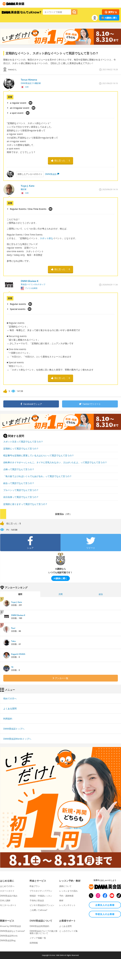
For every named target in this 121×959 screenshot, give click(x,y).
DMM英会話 (50, 174)
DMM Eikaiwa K (18, 615)
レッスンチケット (67, 905)
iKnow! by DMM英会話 (10, 926)
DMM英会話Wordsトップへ (17, 738)
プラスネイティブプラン (41, 890)
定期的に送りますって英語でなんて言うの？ (25, 504)
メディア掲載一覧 (38, 937)
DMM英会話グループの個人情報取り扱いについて (43, 932)
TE (12, 667)
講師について (65, 886)
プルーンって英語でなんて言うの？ (21, 490)
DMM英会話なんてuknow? (12, 931)
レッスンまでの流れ (68, 890)
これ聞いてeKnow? (38, 910)
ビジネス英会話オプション (42, 905)
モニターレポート (8, 905)
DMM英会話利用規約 (39, 926)
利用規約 (7, 718)
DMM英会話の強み (8, 895)
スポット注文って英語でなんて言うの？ (23, 441)
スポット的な (46, 238)
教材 (61, 900)
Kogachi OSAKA (18, 654)
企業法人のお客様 (105, 904)
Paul (13, 628)
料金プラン (35, 886)
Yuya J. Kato (16, 602)
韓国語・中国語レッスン (41, 895)
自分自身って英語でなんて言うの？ (21, 496)
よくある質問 (10, 708)
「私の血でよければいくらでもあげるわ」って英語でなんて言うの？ (37, 476)
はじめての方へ (7, 886)
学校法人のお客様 (105, 914)
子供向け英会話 (37, 900)
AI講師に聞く (111, 17)
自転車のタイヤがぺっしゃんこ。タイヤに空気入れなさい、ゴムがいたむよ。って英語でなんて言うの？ (55, 462)
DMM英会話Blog (7, 940)
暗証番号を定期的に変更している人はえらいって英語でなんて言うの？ (38, 455)
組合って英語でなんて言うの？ (18, 483)
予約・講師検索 (66, 895)
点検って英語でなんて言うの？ (18, 469)
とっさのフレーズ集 (68, 931)
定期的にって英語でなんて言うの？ (21, 448)
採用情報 (34, 942)
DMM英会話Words (8, 935)
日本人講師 (5, 900)
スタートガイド (7, 890)
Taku (13, 641)
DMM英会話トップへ (13, 728)
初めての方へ (10, 698)
